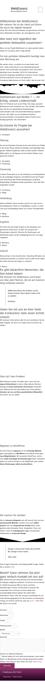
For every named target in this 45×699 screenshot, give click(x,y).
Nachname (4, 615)
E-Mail (2, 620)
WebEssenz (19, 8)
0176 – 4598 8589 (36, 601)
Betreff (2, 630)
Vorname (3, 610)
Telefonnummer (6, 626)
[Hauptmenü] (40, 9)
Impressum (7, 677)
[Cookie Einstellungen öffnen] (17, 698)
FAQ (12, 567)
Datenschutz (37, 662)
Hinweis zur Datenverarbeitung (11, 654)
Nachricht (3, 637)
